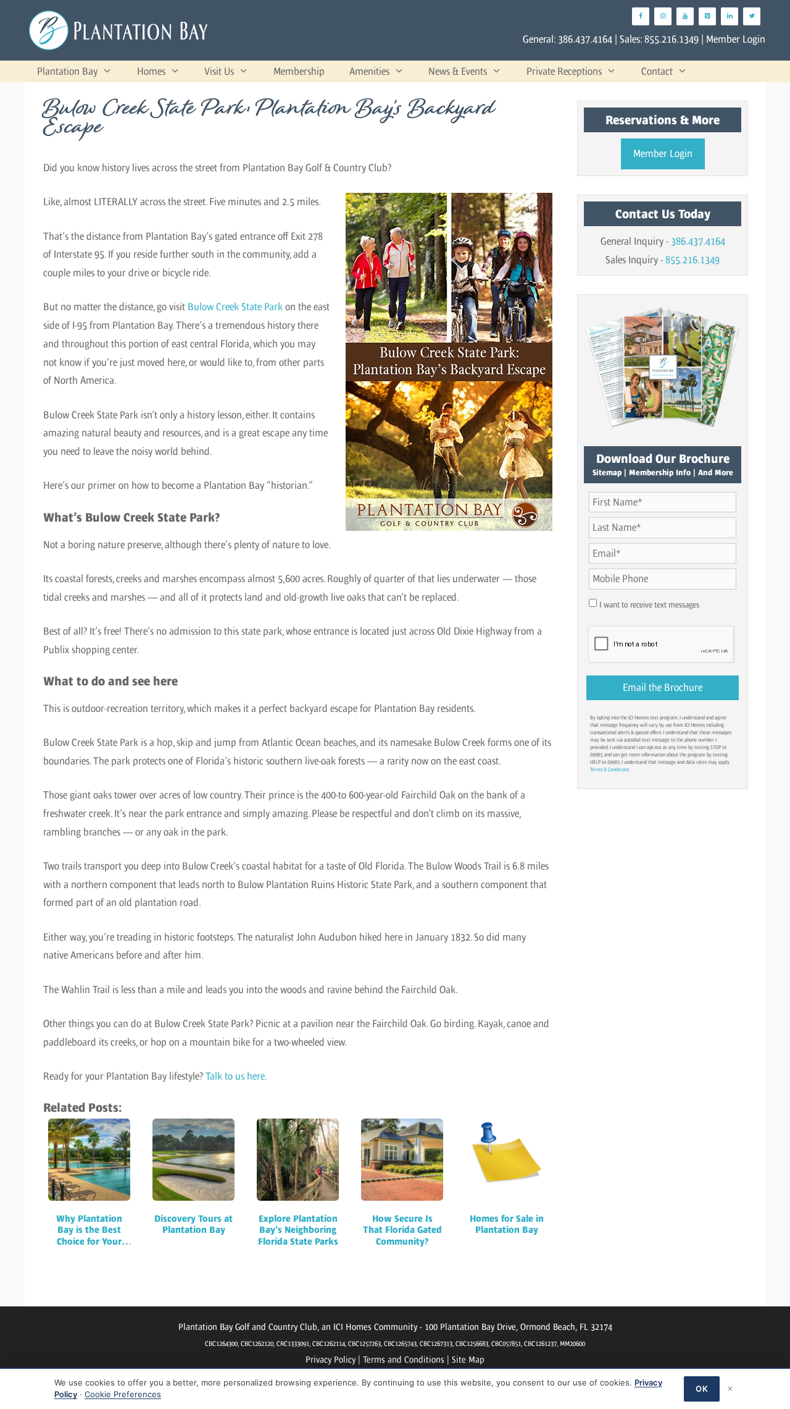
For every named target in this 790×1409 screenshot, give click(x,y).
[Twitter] (751, 16)
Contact (657, 71)
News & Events (457, 71)
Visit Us (219, 71)
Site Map (468, 1359)
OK (702, 1389)
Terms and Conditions (403, 1359)
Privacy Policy (331, 1359)
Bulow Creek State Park (235, 307)
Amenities (369, 71)
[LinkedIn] (729, 16)
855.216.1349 (671, 39)
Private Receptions (564, 71)
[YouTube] (685, 16)
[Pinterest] (707, 16)
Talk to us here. (236, 1076)
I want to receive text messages (649, 604)
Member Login (735, 39)
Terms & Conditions (609, 769)
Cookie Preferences (123, 1394)
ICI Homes (352, 1326)
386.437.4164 (585, 39)
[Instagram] (663, 16)
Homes (151, 71)
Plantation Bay (67, 71)
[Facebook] (640, 16)
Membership (299, 71)
